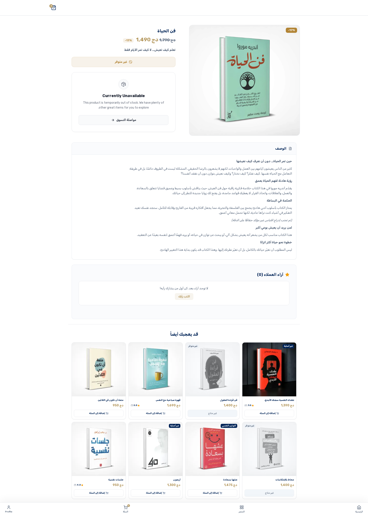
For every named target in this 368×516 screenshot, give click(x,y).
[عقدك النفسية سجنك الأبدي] (269, 369)
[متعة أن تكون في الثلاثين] (99, 369)
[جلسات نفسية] (99, 449)
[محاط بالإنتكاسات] (269, 449)
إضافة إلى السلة (268, 413)
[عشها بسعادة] (212, 449)
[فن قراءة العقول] (212, 369)
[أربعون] (156, 449)
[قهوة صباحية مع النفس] (156, 369)
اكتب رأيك (184, 296)
